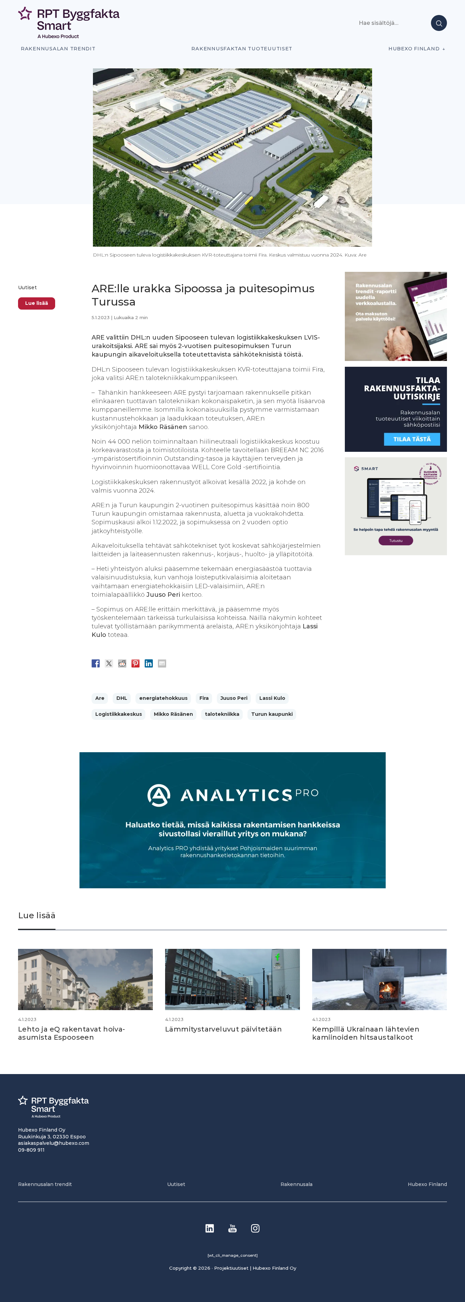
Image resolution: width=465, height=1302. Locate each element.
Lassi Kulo (272, 698)
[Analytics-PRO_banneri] (232, 886)
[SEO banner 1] (396, 553)
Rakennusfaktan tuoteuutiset (241, 49)
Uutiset (27, 287)
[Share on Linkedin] (149, 663)
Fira (204, 698)
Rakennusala (296, 1184)
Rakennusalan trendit (58, 49)
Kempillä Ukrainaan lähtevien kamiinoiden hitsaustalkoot (365, 1033)
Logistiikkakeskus (118, 714)
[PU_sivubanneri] (396, 359)
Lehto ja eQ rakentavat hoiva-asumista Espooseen (71, 1033)
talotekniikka (222, 714)
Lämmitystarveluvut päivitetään (223, 1029)
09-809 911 (31, 1150)
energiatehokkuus (163, 698)
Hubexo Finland (413, 49)
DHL (121, 698)
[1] (396, 450)
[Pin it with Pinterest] (135, 663)
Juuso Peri (234, 698)
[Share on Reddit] (122, 663)
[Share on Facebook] (96, 663)
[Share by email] (162, 663)
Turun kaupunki (272, 714)
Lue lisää (36, 303)
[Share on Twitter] (109, 663)
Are (100, 698)
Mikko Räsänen (173, 714)
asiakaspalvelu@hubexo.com (53, 1143)
